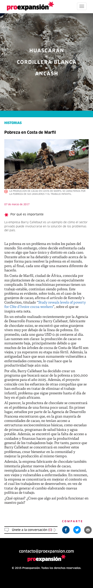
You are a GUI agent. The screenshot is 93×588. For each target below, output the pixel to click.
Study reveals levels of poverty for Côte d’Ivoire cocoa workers (45, 304)
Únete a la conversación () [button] (32, 530)
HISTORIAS (13, 123)
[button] (88, 530)
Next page (46, 439)
